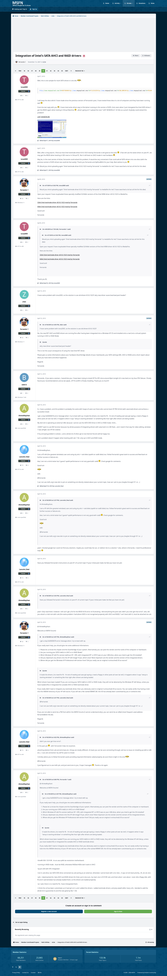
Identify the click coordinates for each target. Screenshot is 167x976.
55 (24, 71)
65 (62, 71)
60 (43, 71)
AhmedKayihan (24, 416)
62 (50, 71)
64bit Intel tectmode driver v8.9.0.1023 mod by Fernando (57, 207)
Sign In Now (118, 911)
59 (39, 71)
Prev (20, 71)
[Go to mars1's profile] (55, 959)
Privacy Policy (16, 972)
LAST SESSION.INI (43, 117)
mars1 (60, 958)
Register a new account (49, 911)
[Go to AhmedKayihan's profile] (24, 408)
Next (66, 71)
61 (47, 71)
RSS (40, 972)
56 (28, 71)
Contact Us (25, 972)
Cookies (33, 972)
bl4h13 (24, 385)
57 (32, 71)
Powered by (146, 972)
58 (35, 71)
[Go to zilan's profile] (24, 294)
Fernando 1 (22, 62)
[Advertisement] (83, 34)
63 (54, 71)
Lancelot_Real (24, 457)
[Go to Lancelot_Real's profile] (24, 449)
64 (58, 71)
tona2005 (24, 87)
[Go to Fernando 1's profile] (16, 62)
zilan (24, 302)
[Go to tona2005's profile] (24, 79)
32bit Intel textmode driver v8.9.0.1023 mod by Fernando (57, 202)
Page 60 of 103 (79, 71)
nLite (44, 62)
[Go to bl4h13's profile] (24, 377)
